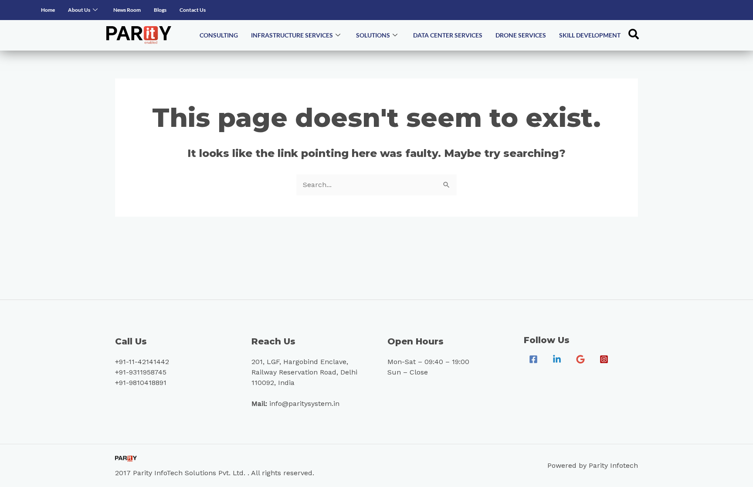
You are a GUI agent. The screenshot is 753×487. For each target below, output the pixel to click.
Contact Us (193, 10)
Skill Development (590, 35)
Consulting (219, 35)
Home (48, 10)
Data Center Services (447, 35)
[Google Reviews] (580, 359)
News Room (127, 10)
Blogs (160, 10)
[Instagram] (604, 359)
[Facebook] (533, 359)
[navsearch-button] (633, 35)
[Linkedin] (556, 359)
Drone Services (520, 35)
